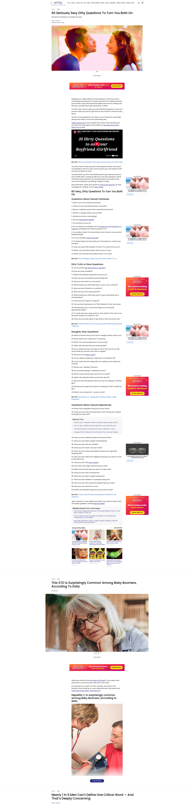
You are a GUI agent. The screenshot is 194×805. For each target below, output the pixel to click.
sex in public (93, 462)
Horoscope (79, 3)
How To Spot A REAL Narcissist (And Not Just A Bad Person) (95, 425)
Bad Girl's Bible (99, 504)
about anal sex (92, 238)
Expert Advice (130, 3)
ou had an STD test (98, 680)
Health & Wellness (110, 3)
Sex (58, 9)
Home (53, 9)
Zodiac (73, 3)
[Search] (138, 2)
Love (68, 3)
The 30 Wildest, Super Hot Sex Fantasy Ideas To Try (97, 259)
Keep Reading (97, 781)
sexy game (99, 187)
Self (85, 3)
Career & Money (120, 3)
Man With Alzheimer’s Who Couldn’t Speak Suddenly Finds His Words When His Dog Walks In (96, 521)
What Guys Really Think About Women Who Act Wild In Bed (100, 162)
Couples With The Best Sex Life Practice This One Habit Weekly (96, 432)
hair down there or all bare (94, 268)
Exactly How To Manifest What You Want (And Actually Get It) (96, 422)
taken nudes (90, 355)
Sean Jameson (56, 20)
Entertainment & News (97, 3)
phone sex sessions (107, 185)
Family (88, 3)
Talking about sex (78, 123)
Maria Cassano (56, 803)
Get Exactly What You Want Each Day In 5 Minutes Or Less (94, 429)
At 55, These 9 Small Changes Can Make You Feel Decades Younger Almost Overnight (95, 516)
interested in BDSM (86, 220)
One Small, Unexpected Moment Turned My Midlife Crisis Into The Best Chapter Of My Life (97, 511)
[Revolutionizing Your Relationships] (58, 2)
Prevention (55, 591)
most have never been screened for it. (86, 691)
